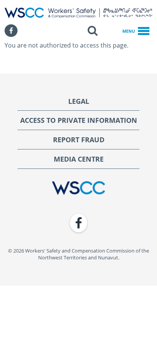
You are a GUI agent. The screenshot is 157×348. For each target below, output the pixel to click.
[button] (93, 30)
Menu (128, 31)
